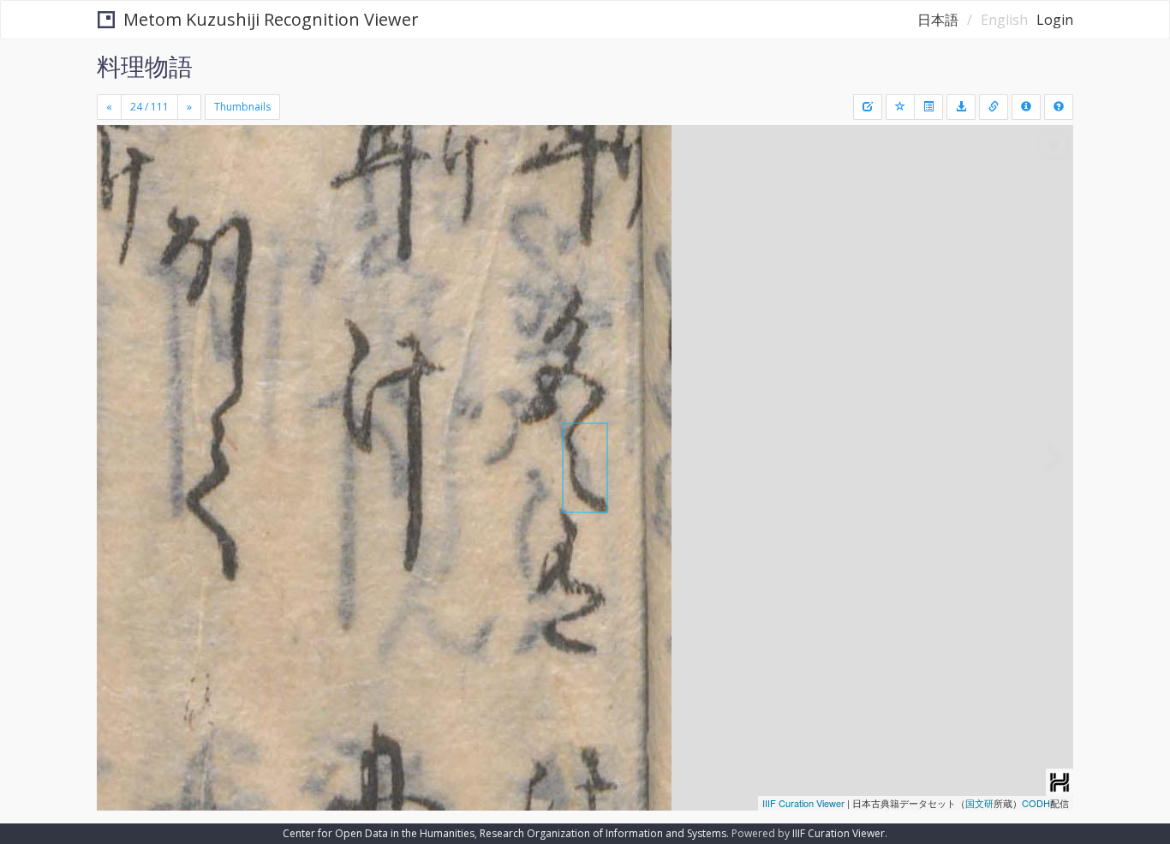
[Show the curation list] (928, 107)
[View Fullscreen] (116, 198)
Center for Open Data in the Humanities (379, 833)
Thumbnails (242, 106)
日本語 (937, 19)
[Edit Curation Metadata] (867, 107)
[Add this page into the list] (900, 107)
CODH (1036, 803)
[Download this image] (961, 107)
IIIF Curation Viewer (803, 803)
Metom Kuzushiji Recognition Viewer (271, 19)
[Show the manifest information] (1026, 107)
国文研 (979, 803)
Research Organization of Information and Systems (603, 833)
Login (1054, 19)
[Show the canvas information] (993, 107)
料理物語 (145, 66)
